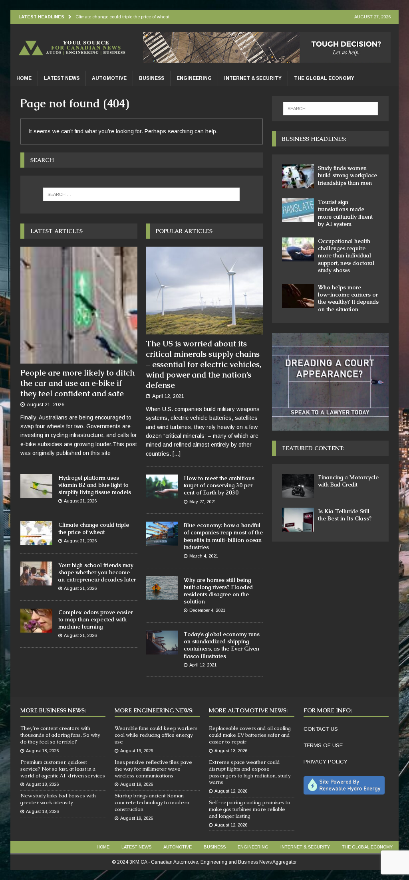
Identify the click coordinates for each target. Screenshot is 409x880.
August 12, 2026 (230, 791)
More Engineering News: (154, 710)
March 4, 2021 (203, 556)
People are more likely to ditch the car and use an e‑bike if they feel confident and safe (77, 383)
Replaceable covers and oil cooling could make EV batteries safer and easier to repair (250, 735)
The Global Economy (324, 78)
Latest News (61, 78)
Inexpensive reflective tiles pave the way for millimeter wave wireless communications (153, 769)
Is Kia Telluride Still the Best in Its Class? (344, 515)
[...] (177, 454)
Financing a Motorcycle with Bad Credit (348, 481)
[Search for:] (141, 194)
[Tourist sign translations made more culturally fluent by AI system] (298, 210)
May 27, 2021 (202, 501)
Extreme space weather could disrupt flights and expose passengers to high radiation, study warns (250, 772)
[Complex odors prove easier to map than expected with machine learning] (36, 621)
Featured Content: (313, 448)
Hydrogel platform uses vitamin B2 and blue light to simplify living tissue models (94, 485)
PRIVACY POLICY (325, 762)
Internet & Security (253, 78)
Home (24, 78)
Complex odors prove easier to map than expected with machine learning (95, 619)
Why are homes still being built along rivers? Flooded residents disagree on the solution (218, 590)
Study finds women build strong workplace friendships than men (347, 175)
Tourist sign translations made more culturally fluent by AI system (345, 212)
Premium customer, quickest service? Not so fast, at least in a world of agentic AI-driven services (62, 769)
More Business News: (53, 710)
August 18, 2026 (42, 750)
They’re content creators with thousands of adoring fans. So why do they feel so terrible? (60, 735)
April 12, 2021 (168, 396)
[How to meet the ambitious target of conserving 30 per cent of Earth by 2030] (162, 486)
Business (151, 78)
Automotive (109, 78)
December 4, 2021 (207, 610)
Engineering (194, 78)
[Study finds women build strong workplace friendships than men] (298, 176)
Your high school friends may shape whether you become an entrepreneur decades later (97, 572)
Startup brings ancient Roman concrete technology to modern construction (152, 802)
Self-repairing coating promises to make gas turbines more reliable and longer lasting (249, 809)
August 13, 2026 (230, 750)
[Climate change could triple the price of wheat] (36, 533)
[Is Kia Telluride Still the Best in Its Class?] (298, 520)
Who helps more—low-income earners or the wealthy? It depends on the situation (348, 298)
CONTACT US (321, 729)
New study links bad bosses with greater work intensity (58, 799)
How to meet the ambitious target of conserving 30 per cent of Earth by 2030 (219, 485)
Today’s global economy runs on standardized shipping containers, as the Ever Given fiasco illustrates (222, 645)
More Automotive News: (248, 710)
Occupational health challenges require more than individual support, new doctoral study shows (346, 255)
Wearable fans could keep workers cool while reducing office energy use (156, 735)
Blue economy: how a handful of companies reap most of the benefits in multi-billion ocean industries (223, 536)
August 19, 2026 (136, 750)
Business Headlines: (314, 138)
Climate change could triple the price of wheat (93, 528)
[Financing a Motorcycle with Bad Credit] (298, 486)
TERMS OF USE (323, 745)
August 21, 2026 (45, 404)
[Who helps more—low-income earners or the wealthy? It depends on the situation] (298, 296)
